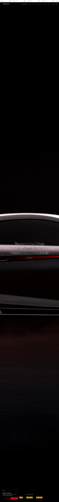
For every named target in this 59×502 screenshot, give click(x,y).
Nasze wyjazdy (29, 257)
